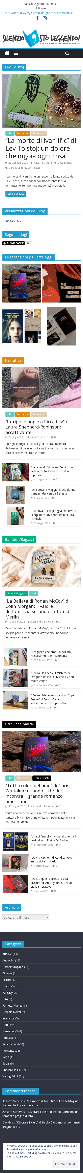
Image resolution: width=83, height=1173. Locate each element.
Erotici (6, 986)
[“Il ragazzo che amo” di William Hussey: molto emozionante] (15, 650)
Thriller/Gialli (41, 778)
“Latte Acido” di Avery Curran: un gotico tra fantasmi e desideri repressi (52, 471)
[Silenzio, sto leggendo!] (41, 30)
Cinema (7, 973)
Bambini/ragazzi (16, 593)
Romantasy (9, 1050)
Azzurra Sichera (43, 162)
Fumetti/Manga (12, 1005)
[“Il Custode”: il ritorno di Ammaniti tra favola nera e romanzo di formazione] (61, 328)
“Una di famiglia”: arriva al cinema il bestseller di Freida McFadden (53, 838)
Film (5, 999)
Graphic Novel (11, 1012)
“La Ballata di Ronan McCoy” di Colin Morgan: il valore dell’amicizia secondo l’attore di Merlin (38, 609)
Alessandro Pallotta (41, 621)
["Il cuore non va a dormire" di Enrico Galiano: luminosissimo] (21, 328)
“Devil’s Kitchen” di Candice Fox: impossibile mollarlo (51, 859)
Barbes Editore (17, 167)
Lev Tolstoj (34, 167)
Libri (9, 133)
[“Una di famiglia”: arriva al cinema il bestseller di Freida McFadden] (15, 834)
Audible (7, 954)
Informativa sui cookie (19, 1156)
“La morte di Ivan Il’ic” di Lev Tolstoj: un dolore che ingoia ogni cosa (40, 148)
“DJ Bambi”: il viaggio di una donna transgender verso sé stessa (53, 492)
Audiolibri (8, 960)
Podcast (7, 1038)
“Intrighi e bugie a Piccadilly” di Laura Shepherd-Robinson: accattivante (37, 426)
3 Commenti (65, 162)
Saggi (5, 1063)
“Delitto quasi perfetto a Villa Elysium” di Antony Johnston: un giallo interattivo (51, 882)
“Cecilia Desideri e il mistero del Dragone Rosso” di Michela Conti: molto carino (52, 677)
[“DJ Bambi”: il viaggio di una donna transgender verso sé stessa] (15, 488)
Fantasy (7, 992)
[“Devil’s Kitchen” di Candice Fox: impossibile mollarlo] (15, 856)
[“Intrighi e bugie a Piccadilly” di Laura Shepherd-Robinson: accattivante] (41, 369)
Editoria (7, 980)
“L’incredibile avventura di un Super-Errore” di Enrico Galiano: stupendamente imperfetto (54, 699)
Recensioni (39, 133)
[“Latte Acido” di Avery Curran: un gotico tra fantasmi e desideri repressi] (15, 465)
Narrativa (22, 133)
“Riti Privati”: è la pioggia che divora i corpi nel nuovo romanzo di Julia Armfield (53, 514)
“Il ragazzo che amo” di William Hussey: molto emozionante (51, 654)
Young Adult (10, 1076)
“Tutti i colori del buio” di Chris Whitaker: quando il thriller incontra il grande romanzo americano (37, 793)
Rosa (5, 1057)
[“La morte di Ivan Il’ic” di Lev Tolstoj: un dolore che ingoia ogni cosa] (41, 76)
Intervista (8, 1018)
